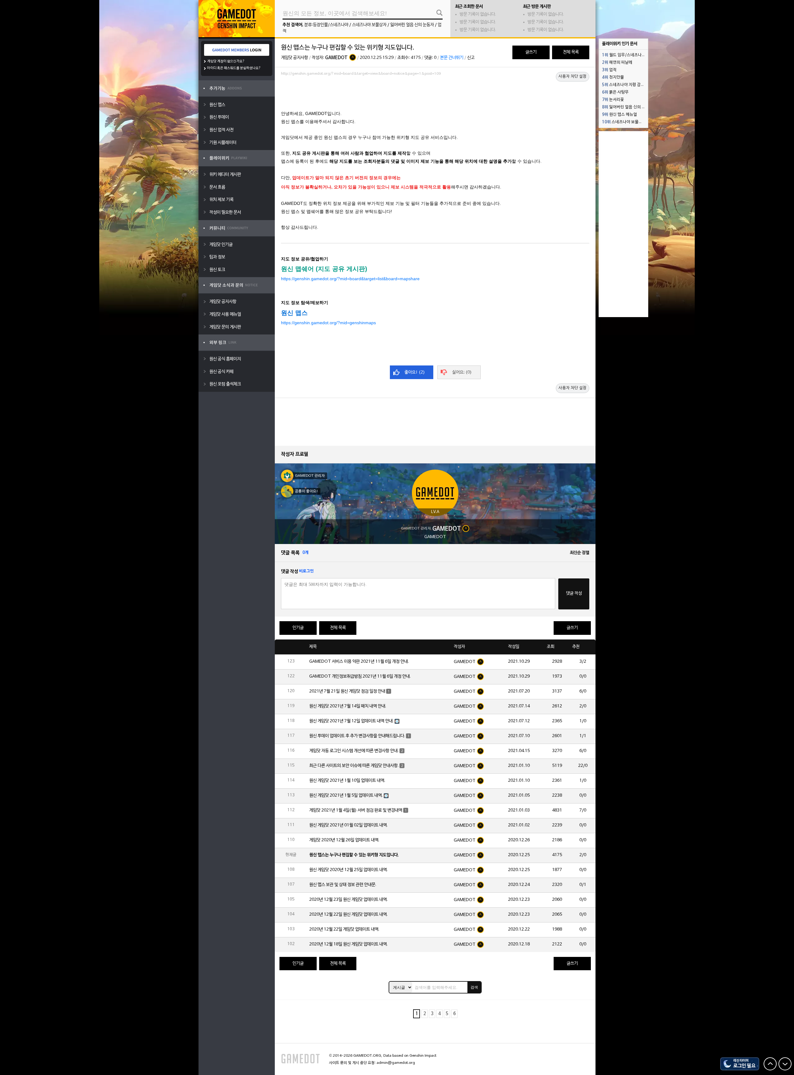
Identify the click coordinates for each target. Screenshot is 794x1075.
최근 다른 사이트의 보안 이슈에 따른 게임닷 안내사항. (354, 765)
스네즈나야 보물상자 (369, 25)
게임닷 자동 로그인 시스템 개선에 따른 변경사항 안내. (354, 751)
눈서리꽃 (613, 100)
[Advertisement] (435, 95)
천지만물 (613, 77)
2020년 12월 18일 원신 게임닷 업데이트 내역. (348, 944)
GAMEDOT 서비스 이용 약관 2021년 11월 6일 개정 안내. (359, 661)
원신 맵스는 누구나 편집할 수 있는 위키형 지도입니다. (354, 855)
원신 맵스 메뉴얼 (619, 115)
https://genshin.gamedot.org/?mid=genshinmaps (328, 322)
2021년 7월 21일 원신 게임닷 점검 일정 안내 (347, 691)
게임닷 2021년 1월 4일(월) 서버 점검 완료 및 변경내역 (355, 810)
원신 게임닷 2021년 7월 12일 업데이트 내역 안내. (351, 721)
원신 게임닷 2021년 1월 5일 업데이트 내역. (346, 795)
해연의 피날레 (617, 62)
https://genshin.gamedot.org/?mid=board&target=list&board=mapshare (350, 278)
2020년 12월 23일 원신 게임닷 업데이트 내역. (348, 899)
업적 (609, 70)
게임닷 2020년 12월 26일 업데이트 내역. (344, 840)
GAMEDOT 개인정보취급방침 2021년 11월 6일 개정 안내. (360, 676)
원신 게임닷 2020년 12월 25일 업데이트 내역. (348, 870)
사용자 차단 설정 (573, 76)
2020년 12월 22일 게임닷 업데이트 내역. (344, 929)
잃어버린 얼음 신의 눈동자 (412, 25)
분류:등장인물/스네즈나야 (326, 25)
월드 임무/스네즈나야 (623, 55)
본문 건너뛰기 (451, 57)
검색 (474, 987)
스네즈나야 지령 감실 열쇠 (625, 85)
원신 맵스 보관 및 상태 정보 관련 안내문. (342, 885)
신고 (471, 57)
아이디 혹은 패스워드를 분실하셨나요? (234, 68)
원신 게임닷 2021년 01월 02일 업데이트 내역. (348, 825)
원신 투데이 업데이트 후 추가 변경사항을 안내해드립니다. (357, 736)
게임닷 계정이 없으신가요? (226, 61)
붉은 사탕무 (615, 92)
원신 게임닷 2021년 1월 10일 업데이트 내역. (347, 780)
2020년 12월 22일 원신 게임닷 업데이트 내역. (348, 914)
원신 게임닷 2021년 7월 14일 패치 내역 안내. (347, 706)
